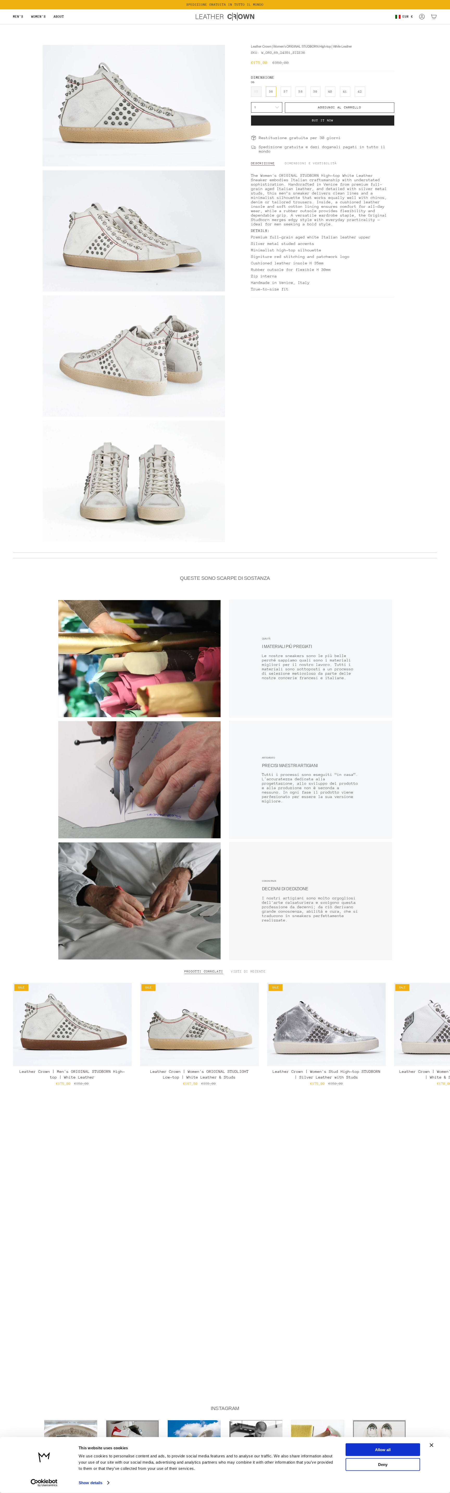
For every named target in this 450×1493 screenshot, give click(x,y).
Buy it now (323, 120)
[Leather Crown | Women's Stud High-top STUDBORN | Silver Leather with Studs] (326, 1024)
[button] (18, 17)
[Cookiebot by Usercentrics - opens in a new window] (44, 1483)
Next (442, 1024)
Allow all (383, 1449)
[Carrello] (434, 16)
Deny (383, 1464)
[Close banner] (431, 1445)
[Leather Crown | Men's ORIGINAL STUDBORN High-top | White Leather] (72, 1024)
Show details (90, 1483)
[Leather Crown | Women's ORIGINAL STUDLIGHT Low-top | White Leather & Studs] (199, 1024)
